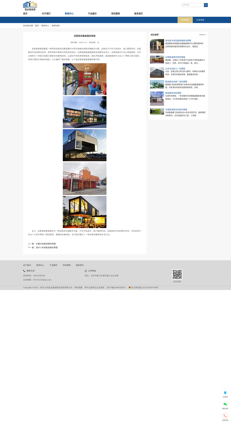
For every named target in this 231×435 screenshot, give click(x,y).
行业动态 (200, 20)
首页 (25, 13)
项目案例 (115, 13)
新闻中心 (69, 13)
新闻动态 (185, 20)
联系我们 (138, 13)
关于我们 (46, 13)
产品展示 (92, 13)
